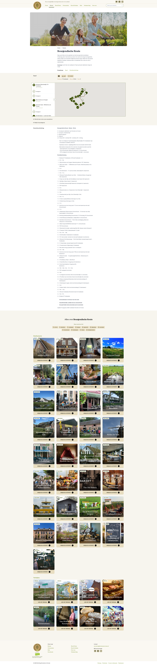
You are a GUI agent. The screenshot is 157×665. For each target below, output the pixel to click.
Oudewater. (71, 327)
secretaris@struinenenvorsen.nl (101, 646)
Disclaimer (104, 663)
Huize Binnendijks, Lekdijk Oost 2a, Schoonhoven (70, 302)
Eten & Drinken (74, 5)
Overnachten (66, 5)
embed (71, 76)
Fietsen (82, 330)
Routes (51, 5)
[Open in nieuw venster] (116, 1)
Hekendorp (94, 327)
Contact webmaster (112, 663)
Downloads (50, 652)
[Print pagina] (58, 76)
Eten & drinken (74, 648)
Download (59, 65)
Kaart (66, 70)
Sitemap (99, 663)
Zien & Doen (58, 5)
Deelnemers (37, 336)
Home (46, 5)
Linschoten (101, 327)
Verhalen (36, 578)
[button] (78, 96)
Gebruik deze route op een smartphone (43, 119)
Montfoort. (63, 327)
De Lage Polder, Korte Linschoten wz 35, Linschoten (71, 304)
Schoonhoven (66, 330)
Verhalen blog (87, 5)
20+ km (56, 327)
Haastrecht (86, 327)
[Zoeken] (122, 5)
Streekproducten (91, 330)
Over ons (94, 5)
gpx (65, 76)
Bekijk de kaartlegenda (39, 122)
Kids (81, 5)
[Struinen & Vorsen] (37, 650)
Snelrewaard (75, 330)
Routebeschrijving (74, 70)
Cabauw (78, 327)
